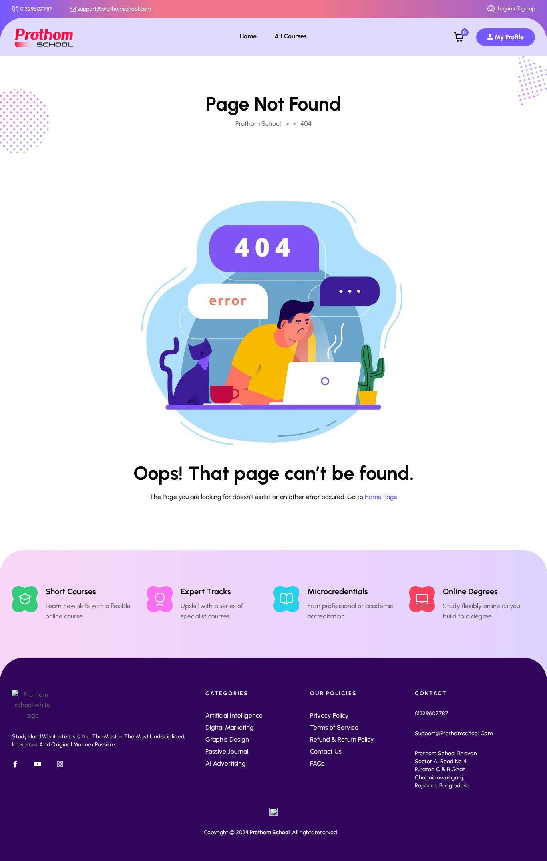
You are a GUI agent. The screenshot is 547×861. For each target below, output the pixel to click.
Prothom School (270, 832)
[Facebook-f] (15, 764)
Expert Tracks (206, 591)
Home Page (381, 497)
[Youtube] (37, 764)
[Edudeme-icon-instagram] (60, 764)
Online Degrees (470, 591)
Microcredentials (337, 591)
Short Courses (71, 591)
